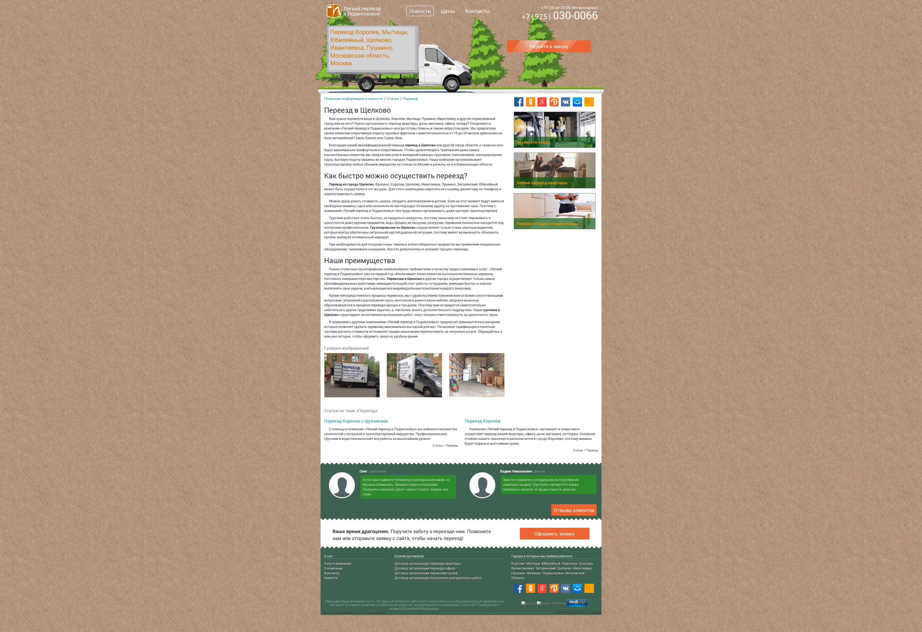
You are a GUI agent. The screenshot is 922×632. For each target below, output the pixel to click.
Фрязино (534, 573)
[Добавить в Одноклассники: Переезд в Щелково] (530, 102)
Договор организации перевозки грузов (426, 573)
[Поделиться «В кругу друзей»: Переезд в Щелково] (554, 102)
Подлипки (570, 563)
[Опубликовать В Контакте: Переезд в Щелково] (565, 102)
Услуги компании (337, 563)
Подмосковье (553, 573)
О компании (333, 568)
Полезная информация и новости (353, 98)
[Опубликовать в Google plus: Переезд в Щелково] (542, 102)
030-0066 (560, 16)
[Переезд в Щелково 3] (476, 375)
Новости (420, 10)
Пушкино (518, 573)
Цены (448, 10)
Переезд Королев (482, 421)
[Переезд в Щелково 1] (352, 375)
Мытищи (533, 563)
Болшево (586, 563)
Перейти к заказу (549, 46)
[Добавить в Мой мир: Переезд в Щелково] (577, 102)
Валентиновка (522, 568)
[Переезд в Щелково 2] (414, 375)
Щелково (564, 568)
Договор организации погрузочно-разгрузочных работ (438, 578)
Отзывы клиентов (574, 510)
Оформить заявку (554, 533)
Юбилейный (551, 563)
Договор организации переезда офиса (424, 568)
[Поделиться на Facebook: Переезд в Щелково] (518, 102)
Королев (518, 563)
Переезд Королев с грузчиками (356, 421)
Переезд (410, 98)
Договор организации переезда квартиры (427, 563)
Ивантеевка (582, 568)
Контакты (477, 10)
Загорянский (545, 568)
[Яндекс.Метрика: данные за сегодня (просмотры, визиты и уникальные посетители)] (551, 603)
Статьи (393, 98)
